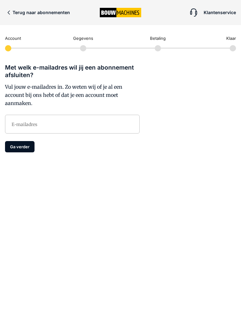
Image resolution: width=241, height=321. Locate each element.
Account (13, 38)
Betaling (158, 38)
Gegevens (83, 38)
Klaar (231, 38)
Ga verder (19, 146)
